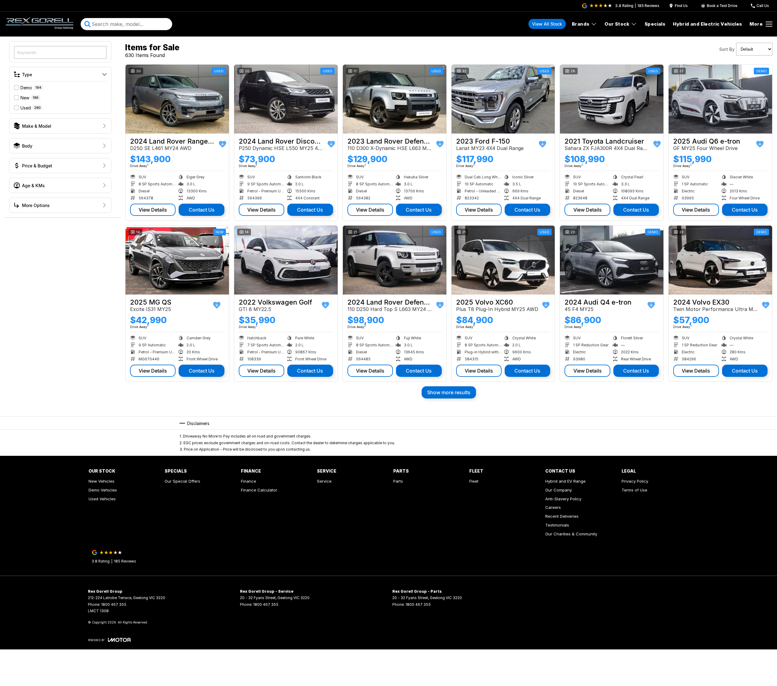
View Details (153, 210)
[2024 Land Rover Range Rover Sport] (177, 99)
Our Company (558, 490)
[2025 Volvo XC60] (503, 260)
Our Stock (617, 24)
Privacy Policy (635, 481)
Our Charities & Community (571, 533)
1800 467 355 (113, 604)
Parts (398, 481)
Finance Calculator (259, 490)
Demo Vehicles (103, 490)
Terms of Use (634, 490)
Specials (654, 24)
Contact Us (202, 210)
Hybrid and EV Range (565, 481)
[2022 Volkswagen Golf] (286, 260)
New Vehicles (101, 481)
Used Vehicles (102, 498)
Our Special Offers (182, 481)
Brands (580, 24)
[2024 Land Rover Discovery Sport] (286, 99)
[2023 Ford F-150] (503, 99)
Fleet (473, 481)
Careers (553, 507)
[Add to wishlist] (222, 144)
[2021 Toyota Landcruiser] (611, 99)
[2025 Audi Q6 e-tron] (720, 99)
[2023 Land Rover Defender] (394, 99)
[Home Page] (39, 24)
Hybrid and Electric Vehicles (707, 24)
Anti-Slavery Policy (563, 498)
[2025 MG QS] (177, 260)
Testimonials (557, 525)
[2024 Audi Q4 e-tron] (611, 260)
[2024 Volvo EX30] (720, 260)
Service (324, 481)
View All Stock (547, 24)
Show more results (448, 392)
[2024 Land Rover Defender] (394, 260)
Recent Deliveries (562, 516)
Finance (248, 481)
